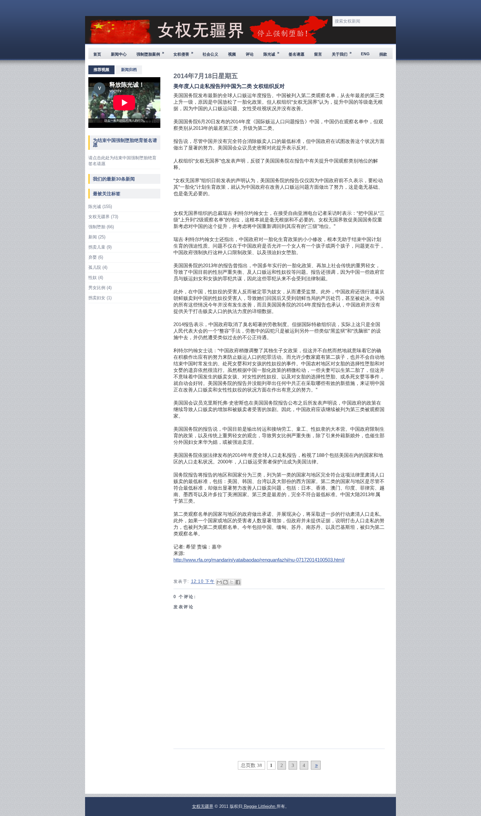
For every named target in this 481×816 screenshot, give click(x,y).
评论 (250, 54)
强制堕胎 (96, 226)
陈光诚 (271, 53)
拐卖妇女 (96, 297)
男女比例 (96, 287)
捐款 (383, 54)
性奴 (92, 277)
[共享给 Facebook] (238, 582)
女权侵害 (183, 53)
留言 (318, 54)
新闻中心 (119, 54)
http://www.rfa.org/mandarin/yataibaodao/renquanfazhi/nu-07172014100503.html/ (259, 560)
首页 (97, 54)
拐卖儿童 (96, 247)
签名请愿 (296, 54)
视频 (232, 54)
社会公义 (210, 54)
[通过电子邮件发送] (219, 582)
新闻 (92, 236)
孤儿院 (94, 267)
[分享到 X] (231, 582)
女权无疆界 (99, 216)
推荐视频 (101, 69)
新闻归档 (129, 69)
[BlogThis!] (225, 582)
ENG (365, 54)
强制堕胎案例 (150, 53)
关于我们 (342, 53)
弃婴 (92, 257)
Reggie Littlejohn (259, 806)
